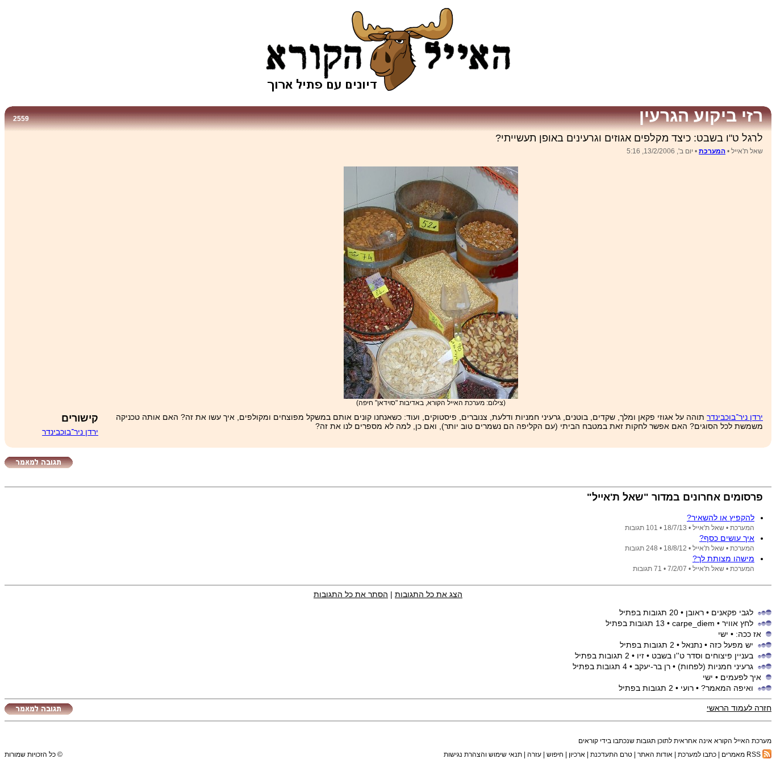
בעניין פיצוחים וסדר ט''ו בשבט (702, 655)
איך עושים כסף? (726, 538)
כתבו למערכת (697, 754)
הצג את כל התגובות (428, 594)
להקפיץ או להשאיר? (720, 517)
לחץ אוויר (737, 623)
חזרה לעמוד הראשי (739, 707)
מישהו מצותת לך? (723, 558)
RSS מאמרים (741, 754)
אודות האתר (655, 754)
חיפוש (555, 754)
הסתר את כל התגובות (351, 594)
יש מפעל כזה (731, 644)
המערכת (712, 151)
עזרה (534, 754)
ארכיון (577, 754)
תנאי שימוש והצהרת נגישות (483, 754)
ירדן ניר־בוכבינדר (735, 417)
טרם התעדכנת (611, 754)
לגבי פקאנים (732, 612)
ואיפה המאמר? (727, 688)
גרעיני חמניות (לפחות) (715, 666)
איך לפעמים (740, 677)
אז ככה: (748, 634)
